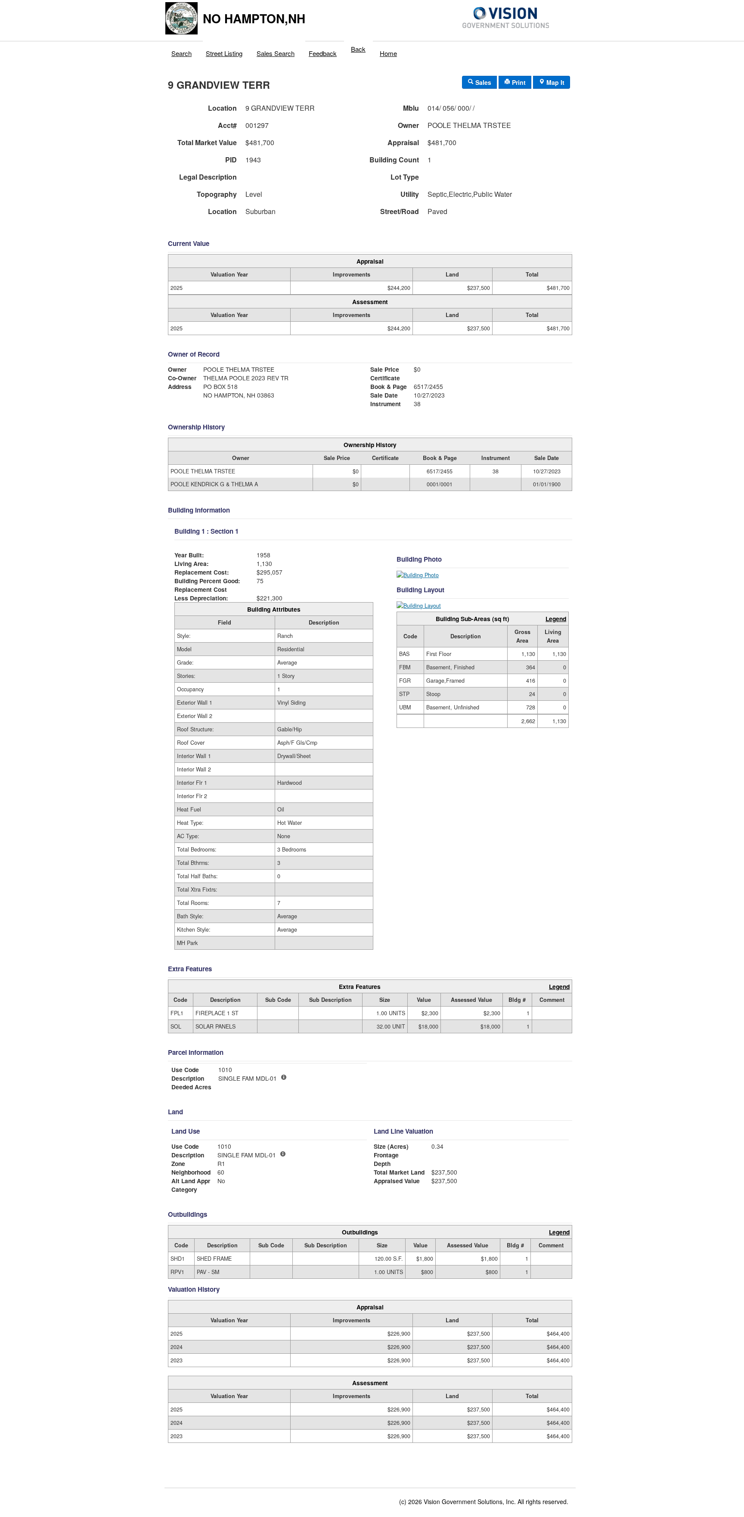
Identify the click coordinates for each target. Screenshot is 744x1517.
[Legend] (282, 1153)
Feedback (323, 53)
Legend (556, 618)
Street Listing (224, 53)
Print (518, 82)
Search (181, 53)
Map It (554, 82)
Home (388, 53)
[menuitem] (181, 51)
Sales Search (275, 53)
